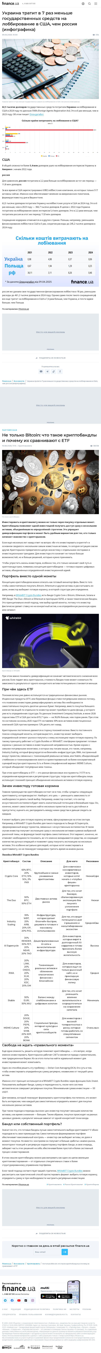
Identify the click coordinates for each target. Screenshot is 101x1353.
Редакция (16, 1309)
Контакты (76, 1315)
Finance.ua (23, 309)
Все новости (19, 381)
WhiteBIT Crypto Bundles (28, 595)
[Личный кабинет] (83, 3)
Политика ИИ (59, 1309)
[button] (65, 1252)
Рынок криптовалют (73, 1184)
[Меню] (96, 3)
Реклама (87, 1309)
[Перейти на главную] (10, 4)
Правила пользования (30, 1315)
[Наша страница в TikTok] (26, 1300)
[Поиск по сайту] (89, 3)
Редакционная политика (37, 1309)
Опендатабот (37, 114)
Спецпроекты (9, 1315)
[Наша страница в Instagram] (32, 1300)
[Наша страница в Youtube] (19, 1300)
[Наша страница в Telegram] (5, 1300)
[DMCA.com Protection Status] (7, 1350)
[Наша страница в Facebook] (12, 1300)
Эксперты (74, 1309)
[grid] (50, 828)
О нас (5, 1309)
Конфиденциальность (56, 1315)
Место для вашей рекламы (50, 332)
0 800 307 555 (30, 4)
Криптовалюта (25, 446)
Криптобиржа (92, 1184)
